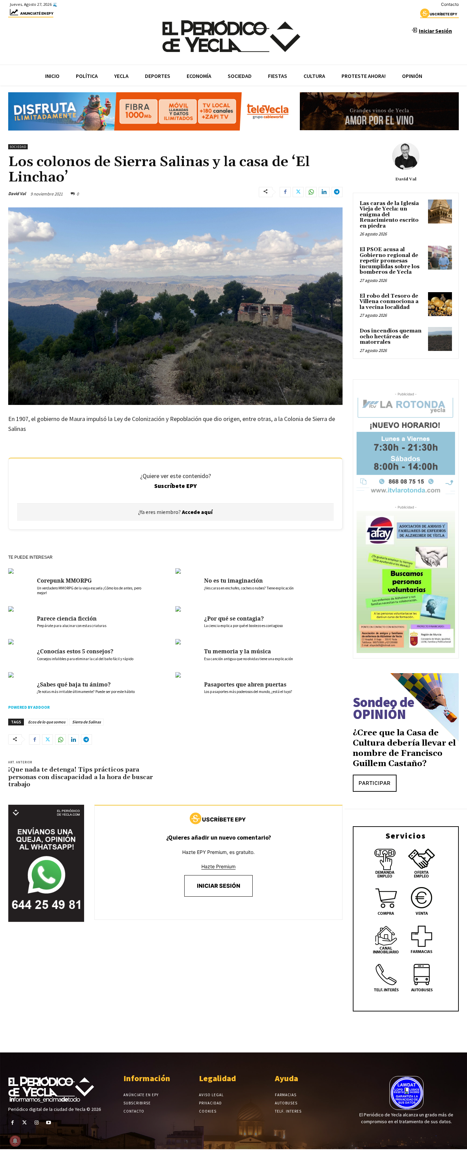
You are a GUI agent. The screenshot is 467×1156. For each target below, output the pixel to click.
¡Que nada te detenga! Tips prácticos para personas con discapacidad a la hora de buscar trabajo (80, 777)
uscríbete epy (443, 14)
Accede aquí (197, 511)
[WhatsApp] (311, 192)
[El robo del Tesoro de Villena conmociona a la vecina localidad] (440, 304)
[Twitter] (298, 192)
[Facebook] (285, 192)
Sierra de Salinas (86, 721)
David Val (17, 193)
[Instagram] (36, 1122)
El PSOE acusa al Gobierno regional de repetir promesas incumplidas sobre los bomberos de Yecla (389, 260)
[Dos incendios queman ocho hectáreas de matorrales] (440, 339)
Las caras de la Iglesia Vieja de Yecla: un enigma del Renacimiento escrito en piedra (389, 214)
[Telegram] (337, 192)
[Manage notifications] (15, 1140)
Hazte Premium (218, 866)
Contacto (450, 4)
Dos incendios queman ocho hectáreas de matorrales (391, 336)
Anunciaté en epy (36, 13)
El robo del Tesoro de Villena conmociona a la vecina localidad (389, 302)
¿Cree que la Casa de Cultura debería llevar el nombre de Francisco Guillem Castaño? (404, 748)
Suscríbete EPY (175, 486)
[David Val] (405, 156)
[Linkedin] (324, 192)
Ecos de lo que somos (46, 721)
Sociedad (18, 147)
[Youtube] (48, 1122)
